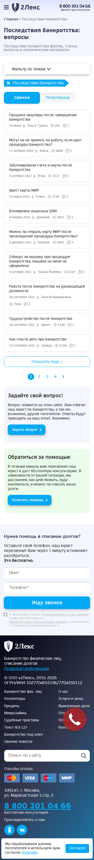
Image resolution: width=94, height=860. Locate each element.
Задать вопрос (25, 429)
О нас (63, 692)
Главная (11, 19)
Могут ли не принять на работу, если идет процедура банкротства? (45, 145)
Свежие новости (18, 742)
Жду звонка (47, 602)
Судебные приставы (21, 720)
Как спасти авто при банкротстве (42, 342)
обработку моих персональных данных (37, 622)
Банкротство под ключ (23, 735)
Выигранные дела (74, 706)
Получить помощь (28, 500)
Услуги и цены (70, 699)
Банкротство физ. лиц (23, 692)
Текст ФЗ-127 (15, 727)
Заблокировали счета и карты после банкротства (40, 170)
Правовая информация (26, 668)
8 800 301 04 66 (74, 6)
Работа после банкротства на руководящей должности (47, 295)
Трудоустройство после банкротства (41, 321)
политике (30, 852)
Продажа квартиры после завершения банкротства (43, 120)
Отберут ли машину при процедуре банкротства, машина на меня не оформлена (47, 264)
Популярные (58, 97)
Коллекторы (14, 699)
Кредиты (11, 706)
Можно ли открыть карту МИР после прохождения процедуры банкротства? (43, 237)
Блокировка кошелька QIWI (41, 214)
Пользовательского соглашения (65, 615)
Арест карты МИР (38, 193)
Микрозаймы (15, 713)
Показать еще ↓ (47, 361)
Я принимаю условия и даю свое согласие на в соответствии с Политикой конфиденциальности (49, 620)
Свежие (22, 97)
